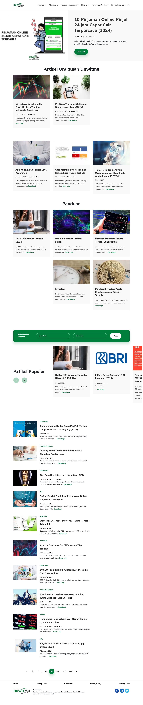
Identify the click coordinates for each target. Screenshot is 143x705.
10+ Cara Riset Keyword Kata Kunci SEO (62, 475)
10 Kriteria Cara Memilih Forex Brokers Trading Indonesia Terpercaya (28, 107)
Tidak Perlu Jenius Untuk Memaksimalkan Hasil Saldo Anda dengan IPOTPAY (110, 173)
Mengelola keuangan (69, 5)
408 (70, 671)
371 (57, 671)
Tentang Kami (41, 684)
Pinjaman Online (46, 446)
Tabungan (44, 422)
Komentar (90, 36)
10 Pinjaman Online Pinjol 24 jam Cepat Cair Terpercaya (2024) (100, 25)
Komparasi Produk (99, 5)
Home (15, 684)
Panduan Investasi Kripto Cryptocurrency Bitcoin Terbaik (108, 292)
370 (51, 671)
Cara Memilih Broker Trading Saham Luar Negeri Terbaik (70, 171)
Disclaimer (68, 684)
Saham (42, 615)
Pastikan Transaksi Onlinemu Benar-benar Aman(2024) (71, 106)
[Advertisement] (111, 106)
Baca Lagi (81, 52)
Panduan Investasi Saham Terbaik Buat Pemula (109, 240)
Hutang (84, 5)
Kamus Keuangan (118, 5)
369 (45, 671)
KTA (41, 492)
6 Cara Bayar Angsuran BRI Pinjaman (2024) (110, 377)
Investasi (41, 5)
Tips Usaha (53, 5)
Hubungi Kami (124, 684)
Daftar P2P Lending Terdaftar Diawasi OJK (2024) (71, 376)
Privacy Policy (95, 684)
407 (65, 671)
